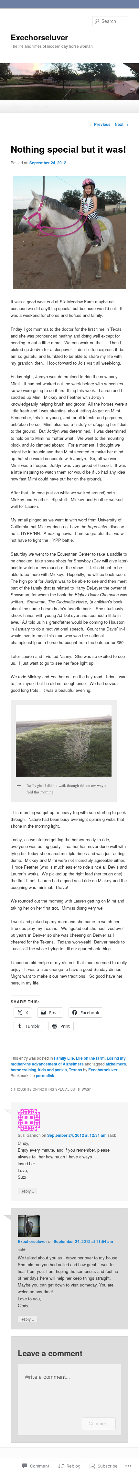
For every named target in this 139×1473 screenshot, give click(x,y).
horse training (23, 1070)
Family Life (64, 1058)
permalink (45, 1075)
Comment (99, 1423)
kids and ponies (52, 1070)
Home (17, 106)
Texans (75, 1070)
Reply (27, 1191)
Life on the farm (90, 1058)
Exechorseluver (39, 37)
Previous (100, 124)
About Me (40, 106)
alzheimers (116, 1064)
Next (121, 124)
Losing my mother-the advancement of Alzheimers (68, 1061)
